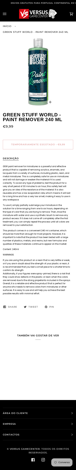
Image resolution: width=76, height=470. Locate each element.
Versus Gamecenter (25, 449)
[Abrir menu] (8, 13)
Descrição (11, 158)
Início (7, 26)
